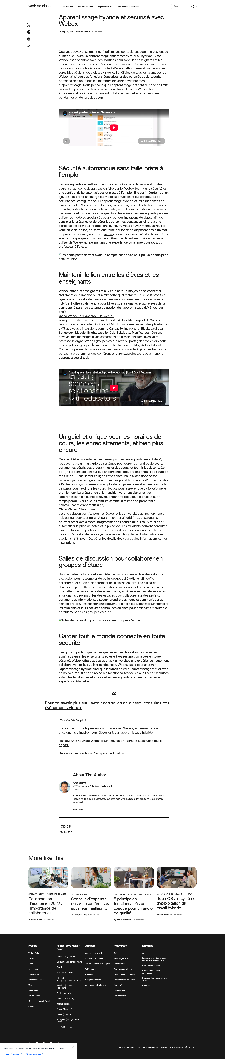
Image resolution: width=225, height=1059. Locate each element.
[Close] (73, 1046)
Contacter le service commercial (151, 972)
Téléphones (90, 969)
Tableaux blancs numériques (97, 964)
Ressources (120, 945)
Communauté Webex (123, 969)
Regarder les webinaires (124, 980)
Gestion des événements (129, 6)
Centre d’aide (120, 964)
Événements (33, 975)
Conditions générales (66, 957)
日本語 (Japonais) (64, 1009)
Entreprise (147, 945)
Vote (30, 985)
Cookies (60, 967)
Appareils (90, 945)
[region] (38, 1051)
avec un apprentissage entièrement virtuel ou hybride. (115, 56)
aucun (108, 234)
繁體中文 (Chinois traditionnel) (64, 987)
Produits (32, 945)
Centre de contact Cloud (39, 1001)
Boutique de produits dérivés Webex (154, 979)
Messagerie (33, 969)
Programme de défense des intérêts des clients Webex (154, 959)
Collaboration (67, 6)
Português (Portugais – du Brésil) (68, 1021)
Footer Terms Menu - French (68, 947)
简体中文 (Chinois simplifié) (68, 981)
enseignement (66, 832)
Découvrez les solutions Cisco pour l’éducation (91, 753)
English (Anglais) (64, 993)
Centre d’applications (123, 985)
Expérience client (106, 6)
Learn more (78, 809)
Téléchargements (121, 959)
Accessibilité (119, 991)
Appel (31, 964)
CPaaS (31, 1007)
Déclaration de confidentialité (69, 962)
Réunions (32, 959)
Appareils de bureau (94, 959)
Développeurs (120, 996)
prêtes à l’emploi (120, 192)
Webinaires (33, 991)
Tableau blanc (34, 996)
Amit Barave (84, 31)
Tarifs (116, 953)
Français (60, 978)
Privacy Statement (12, 1054)
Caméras (89, 975)
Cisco (144, 953)
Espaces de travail (85, 6)
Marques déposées (65, 973)
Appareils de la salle (94, 953)
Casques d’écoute (93, 980)
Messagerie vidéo (36, 980)
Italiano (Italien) (63, 1004)
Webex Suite (33, 953)
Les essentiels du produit (125, 975)
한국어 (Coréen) (64, 1015)
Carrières (146, 986)
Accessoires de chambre (96, 985)
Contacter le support (151, 966)
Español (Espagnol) (65, 1027)
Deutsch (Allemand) (65, 999)
